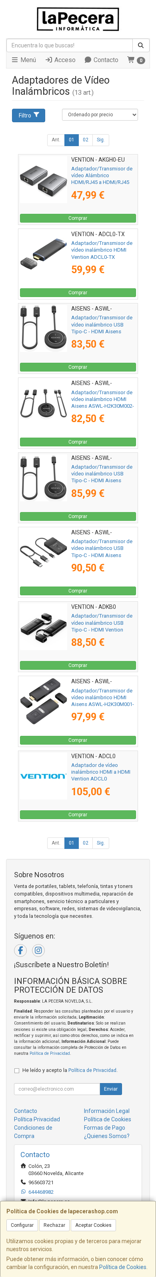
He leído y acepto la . (70, 1070)
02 (85, 140)
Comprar (77, 218)
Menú (27, 60)
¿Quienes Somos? (107, 1136)
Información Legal (107, 1111)
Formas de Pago (104, 1127)
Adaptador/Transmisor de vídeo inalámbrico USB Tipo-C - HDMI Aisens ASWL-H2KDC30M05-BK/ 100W (101, 555)
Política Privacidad (37, 1119)
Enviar (111, 1089)
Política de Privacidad (50, 1053)
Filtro (25, 115)
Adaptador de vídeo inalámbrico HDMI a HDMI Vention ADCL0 (100, 772)
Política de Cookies (122, 1267)
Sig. (101, 140)
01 (71, 140)
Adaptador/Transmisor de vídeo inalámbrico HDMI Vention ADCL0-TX (101, 250)
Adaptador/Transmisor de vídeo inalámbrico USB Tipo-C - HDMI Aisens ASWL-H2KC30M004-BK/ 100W (101, 480)
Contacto (105, 60)
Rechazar (54, 1225)
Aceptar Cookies (93, 1225)
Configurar (22, 1225)
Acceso (64, 60)
